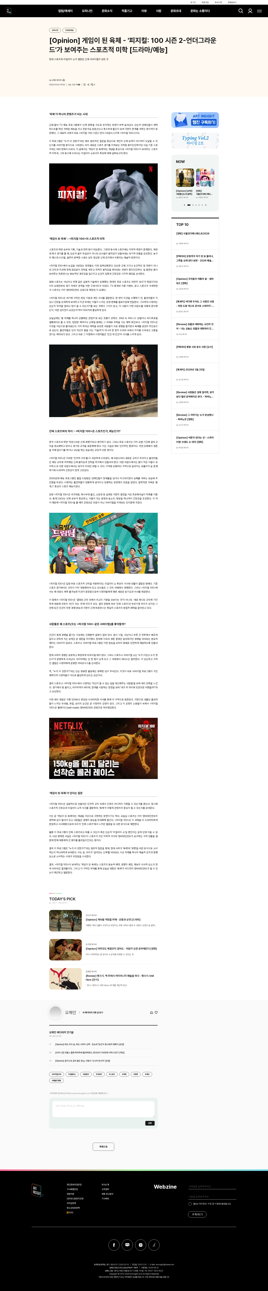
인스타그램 (140, 1245)
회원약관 (70, 1194)
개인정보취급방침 (74, 1184)
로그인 (193, 2)
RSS (71, 1212)
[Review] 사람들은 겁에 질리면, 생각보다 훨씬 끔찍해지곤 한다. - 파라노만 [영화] (195, 395)
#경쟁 (136, 1074)
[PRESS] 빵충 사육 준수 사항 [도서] (194, 346)
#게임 (147, 1074)
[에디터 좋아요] (156, 1012)
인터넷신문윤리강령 (75, 1198)
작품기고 (127, 11)
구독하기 (197, 1214)
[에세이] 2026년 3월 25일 (190, 369)
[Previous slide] (184, 205)
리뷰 (144, 11)
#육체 (124, 1074)
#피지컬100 (56, 1074)
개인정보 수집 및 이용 (209, 1203)
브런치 (154, 1245)
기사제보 (105, 1198)
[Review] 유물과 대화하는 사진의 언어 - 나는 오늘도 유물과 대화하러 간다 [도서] (195, 327)
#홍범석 (86, 1074)
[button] (188, 205)
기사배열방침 (72, 1189)
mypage (250, 11)
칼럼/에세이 (65, 11)
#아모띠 (99, 1074)
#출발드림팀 (56, 1080)
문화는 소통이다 (200, 11)
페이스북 (114, 1245)
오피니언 (87, 11)
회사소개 (218, 2)
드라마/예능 (69, 30)
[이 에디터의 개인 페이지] (63, 80)
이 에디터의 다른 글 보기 (93, 1012)
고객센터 (105, 1189)
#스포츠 (112, 1074)
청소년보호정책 (73, 1208)
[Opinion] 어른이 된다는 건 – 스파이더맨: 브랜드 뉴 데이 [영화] (195, 439)
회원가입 (205, 2)
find (241, 11)
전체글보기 (232, 2)
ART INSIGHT (38, 1190)
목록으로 (103, 1146)
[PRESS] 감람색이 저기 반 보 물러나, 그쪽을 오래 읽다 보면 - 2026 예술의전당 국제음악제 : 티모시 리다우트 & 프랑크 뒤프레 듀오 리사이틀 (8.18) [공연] (195, 259)
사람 (158, 11)
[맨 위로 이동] (257, 1280)
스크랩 (84, 85)
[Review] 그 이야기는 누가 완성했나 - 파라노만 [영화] (194, 417)
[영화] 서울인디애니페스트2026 (205, 192)
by (55, 80)
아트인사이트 (9, 11)
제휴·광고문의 (107, 1194)
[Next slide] (205, 205)
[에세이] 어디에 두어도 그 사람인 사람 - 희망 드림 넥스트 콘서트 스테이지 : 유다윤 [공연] (195, 304)
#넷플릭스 (72, 1074)
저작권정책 (71, 1203)
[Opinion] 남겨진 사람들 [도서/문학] (184, 192)
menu (259, 11)
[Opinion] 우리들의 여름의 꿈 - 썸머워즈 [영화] (195, 281)
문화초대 (176, 11)
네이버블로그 (127, 1245)
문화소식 (107, 11)
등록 (150, 1123)
